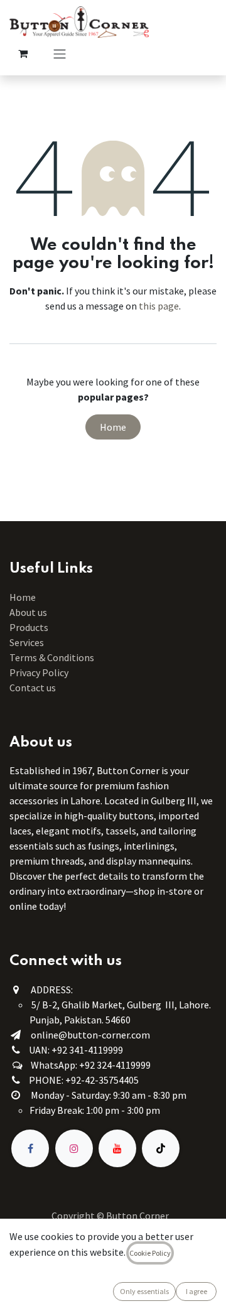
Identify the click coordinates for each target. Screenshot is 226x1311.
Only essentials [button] (144, 1291)
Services (26, 642)
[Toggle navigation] (59, 53)
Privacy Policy (38, 672)
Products (28, 627)
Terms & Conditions (52, 657)
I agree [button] (196, 1291)
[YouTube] (117, 1148)
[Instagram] (74, 1148)
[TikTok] (161, 1148)
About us (28, 612)
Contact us (32, 687)
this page (159, 305)
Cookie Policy (150, 1253)
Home (113, 427)
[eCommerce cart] (22, 53)
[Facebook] (30, 1148)
